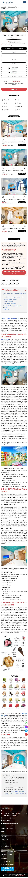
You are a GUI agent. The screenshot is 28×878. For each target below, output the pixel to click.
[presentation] (3, 130)
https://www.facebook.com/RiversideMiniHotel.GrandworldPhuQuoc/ (15, 793)
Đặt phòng (14, 89)
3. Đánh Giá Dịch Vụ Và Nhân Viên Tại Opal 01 (13, 306)
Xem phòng (22, 144)
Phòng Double (5, 339)
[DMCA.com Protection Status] (7, 869)
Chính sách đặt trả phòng (7, 849)
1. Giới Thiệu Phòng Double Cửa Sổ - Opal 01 (14, 294)
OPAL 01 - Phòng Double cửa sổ (10, 318)
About (2, 831)
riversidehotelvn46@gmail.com (10, 823)
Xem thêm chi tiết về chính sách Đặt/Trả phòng (14, 272)
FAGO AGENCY (21, 875)
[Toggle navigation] (24, 2)
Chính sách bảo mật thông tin (8, 851)
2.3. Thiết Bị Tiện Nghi (10, 303)
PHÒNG (3, 834)
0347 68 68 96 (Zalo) (7, 820)
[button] (9, 135)
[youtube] (2, 862)
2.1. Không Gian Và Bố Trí (10, 299)
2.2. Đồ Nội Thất (8, 301)
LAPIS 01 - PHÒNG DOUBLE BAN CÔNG (13, 199)
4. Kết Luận (6, 309)
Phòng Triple (5, 839)
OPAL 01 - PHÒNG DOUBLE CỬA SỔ (12, 170)
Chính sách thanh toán (6, 854)
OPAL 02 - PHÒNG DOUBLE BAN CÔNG (13, 142)
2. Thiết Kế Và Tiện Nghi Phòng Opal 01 (13, 297)
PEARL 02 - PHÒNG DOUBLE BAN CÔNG (13, 228)
